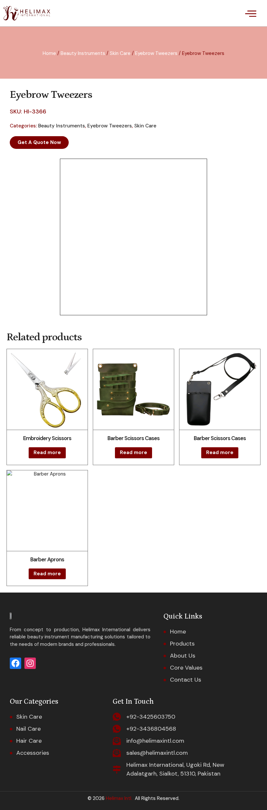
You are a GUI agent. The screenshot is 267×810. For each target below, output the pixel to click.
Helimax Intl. (118, 798)
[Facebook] (15, 663)
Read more (47, 452)
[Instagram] (30, 663)
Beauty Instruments (83, 53)
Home (49, 53)
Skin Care (120, 53)
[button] (250, 13)
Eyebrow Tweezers (156, 53)
